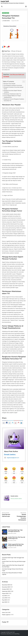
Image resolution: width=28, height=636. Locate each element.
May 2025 (4, 600)
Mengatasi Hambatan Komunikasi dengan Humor (13, 87)
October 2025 (5, 589)
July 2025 (4, 595)
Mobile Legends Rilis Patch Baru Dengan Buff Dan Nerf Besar (16, 545)
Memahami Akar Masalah (9, 83)
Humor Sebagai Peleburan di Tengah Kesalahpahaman (12, 96)
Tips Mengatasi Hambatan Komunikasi (13, 85)
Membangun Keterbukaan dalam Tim (12, 94)
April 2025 (4, 602)
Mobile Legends (5, 12)
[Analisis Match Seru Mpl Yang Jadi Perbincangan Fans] (4, 537)
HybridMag (16, 633)
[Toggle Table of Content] (23, 81)
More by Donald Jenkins (16, 498)
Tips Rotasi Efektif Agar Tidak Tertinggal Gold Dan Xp (15, 530)
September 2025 (6, 591)
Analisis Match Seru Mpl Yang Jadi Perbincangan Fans (16, 537)
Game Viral (4, 612)
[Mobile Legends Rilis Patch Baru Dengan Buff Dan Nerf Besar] (4, 544)
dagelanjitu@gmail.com (13, 457)
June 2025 (4, 597)
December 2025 (6, 584)
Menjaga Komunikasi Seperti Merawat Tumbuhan (13, 91)
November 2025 (6, 587)
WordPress (9, 633)
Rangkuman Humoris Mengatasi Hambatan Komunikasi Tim (14, 99)
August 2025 (5, 593)
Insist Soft (5, 1)
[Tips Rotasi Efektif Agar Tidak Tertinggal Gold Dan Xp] (4, 530)
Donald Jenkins (6, 20)
